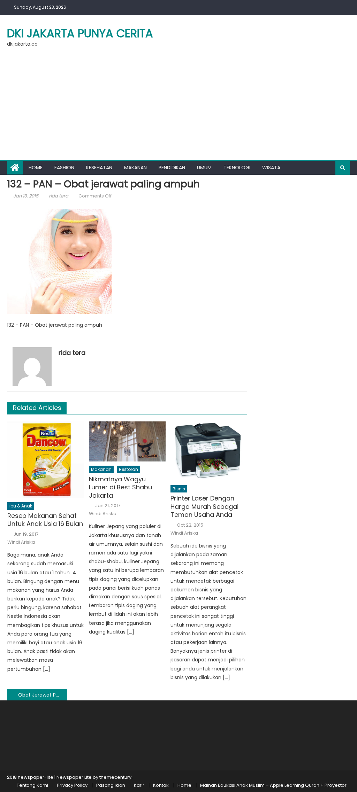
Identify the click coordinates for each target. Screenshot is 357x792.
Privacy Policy (72, 785)
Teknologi (236, 167)
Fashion (64, 167)
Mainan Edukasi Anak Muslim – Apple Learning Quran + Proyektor (273, 785)
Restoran (128, 469)
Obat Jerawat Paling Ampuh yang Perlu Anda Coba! (42, 694)
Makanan (135, 167)
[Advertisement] (178, 107)
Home (36, 167)
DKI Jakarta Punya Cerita (80, 33)
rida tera (58, 196)
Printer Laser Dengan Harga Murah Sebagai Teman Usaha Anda (204, 506)
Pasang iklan (110, 785)
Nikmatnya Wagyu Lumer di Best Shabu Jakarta (120, 487)
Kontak (161, 785)
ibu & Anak (20, 506)
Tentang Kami (32, 785)
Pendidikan (172, 167)
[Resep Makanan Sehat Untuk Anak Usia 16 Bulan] (45, 459)
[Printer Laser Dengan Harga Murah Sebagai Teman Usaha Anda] (208, 451)
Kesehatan (99, 167)
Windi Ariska (21, 542)
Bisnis (179, 489)
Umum (204, 167)
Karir (139, 785)
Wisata (271, 167)
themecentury (115, 777)
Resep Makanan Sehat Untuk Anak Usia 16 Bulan (45, 520)
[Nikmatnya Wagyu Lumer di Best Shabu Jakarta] (127, 441)
